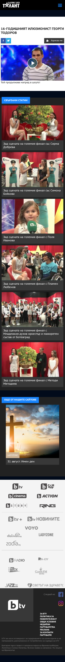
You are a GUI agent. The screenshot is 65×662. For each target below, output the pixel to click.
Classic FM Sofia (50, 571)
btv (17, 484)
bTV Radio (17, 560)
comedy (47, 484)
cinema (17, 494)
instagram (60, 603)
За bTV (43, 613)
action (47, 494)
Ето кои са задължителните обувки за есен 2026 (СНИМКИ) (31, 463)
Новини (45, 519)
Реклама (44, 629)
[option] (32, 436)
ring (48, 504)
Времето (14, 535)
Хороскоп (14, 543)
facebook (60, 594)
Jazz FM (11, 585)
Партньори (46, 635)
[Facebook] (3, 40)
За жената (47, 535)
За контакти (46, 632)
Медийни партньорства (47, 625)
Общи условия (48, 621)
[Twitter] (8, 40)
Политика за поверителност (48, 617)
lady (17, 504)
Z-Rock (16, 569)
